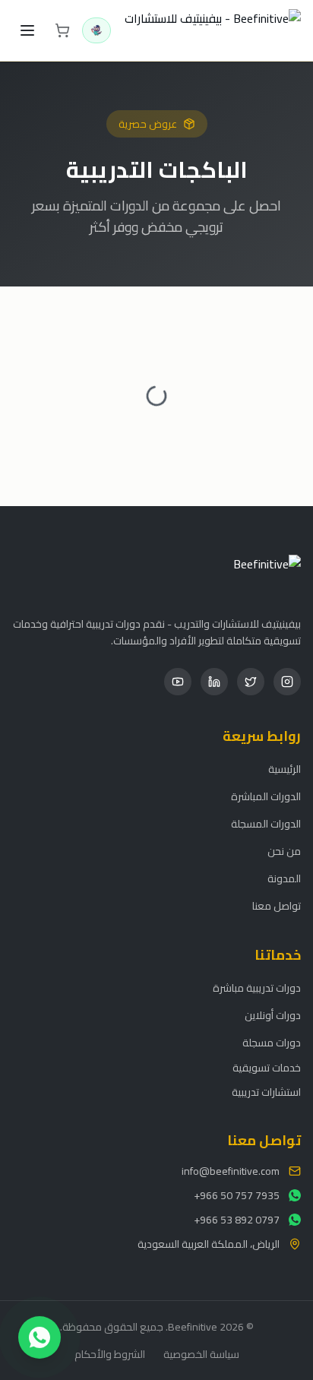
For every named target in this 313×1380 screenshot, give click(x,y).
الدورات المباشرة (266, 796)
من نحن (284, 851)
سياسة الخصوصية (201, 1354)
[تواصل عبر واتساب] (39, 1336)
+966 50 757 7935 (237, 1195)
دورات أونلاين (273, 1015)
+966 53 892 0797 (237, 1219)
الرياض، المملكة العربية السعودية (209, 1244)
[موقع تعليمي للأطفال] (96, 30)
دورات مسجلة (271, 1042)
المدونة (284, 878)
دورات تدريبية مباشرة (257, 988)
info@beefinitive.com (231, 1171)
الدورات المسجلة (266, 824)
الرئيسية (284, 769)
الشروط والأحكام (109, 1354)
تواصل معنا (276, 906)
